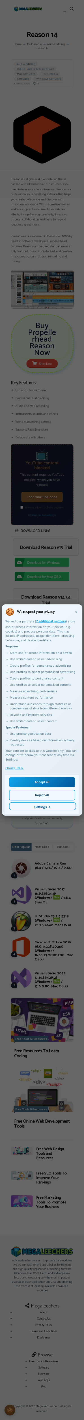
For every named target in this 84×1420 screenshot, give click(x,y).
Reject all (42, 795)
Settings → (42, 807)
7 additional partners (51, 621)
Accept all (42, 782)
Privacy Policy (14, 768)
